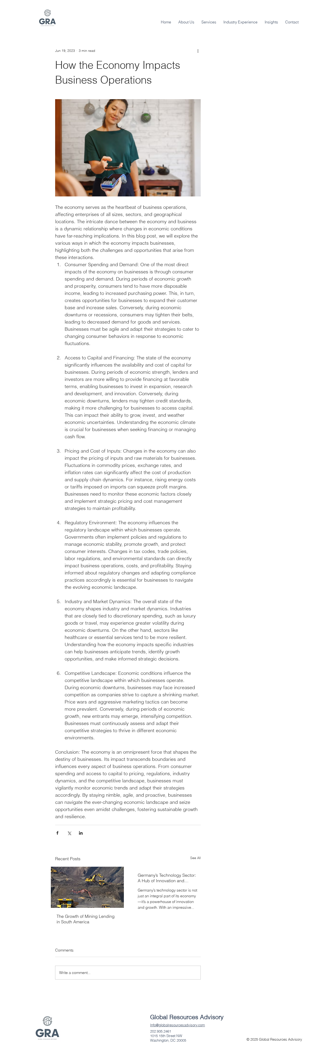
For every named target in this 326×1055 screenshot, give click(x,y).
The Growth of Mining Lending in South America (86, 919)
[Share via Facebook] (57, 833)
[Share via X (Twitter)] (69, 833)
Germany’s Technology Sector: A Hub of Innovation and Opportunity (167, 877)
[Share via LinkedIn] (81, 833)
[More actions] (198, 51)
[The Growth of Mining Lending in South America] (87, 887)
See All (195, 858)
